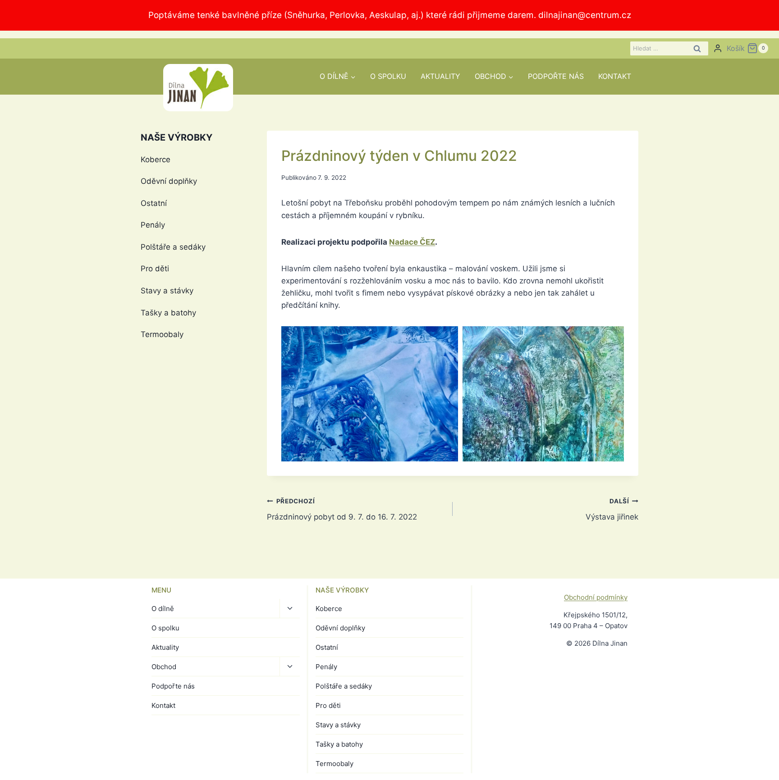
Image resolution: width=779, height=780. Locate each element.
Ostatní (154, 203)
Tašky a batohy (168, 312)
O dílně (162, 608)
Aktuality (440, 76)
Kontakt (614, 76)
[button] (369, 393)
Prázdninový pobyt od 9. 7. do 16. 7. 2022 (342, 509)
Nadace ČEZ (412, 241)
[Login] (717, 48)
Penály (153, 224)
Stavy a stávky (167, 290)
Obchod (163, 666)
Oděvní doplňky (169, 181)
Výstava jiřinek (612, 509)
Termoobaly (162, 334)
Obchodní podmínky (596, 597)
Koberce (155, 159)
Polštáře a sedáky (173, 246)
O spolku (388, 76)
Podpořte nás (556, 76)
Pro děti (155, 268)
